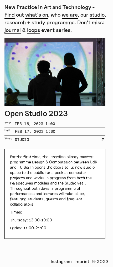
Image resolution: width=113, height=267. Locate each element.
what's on (36, 14)
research (15, 22)
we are (70, 14)
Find (9, 14)
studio (97, 14)
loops (33, 30)
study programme (53, 22)
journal (12, 30)
